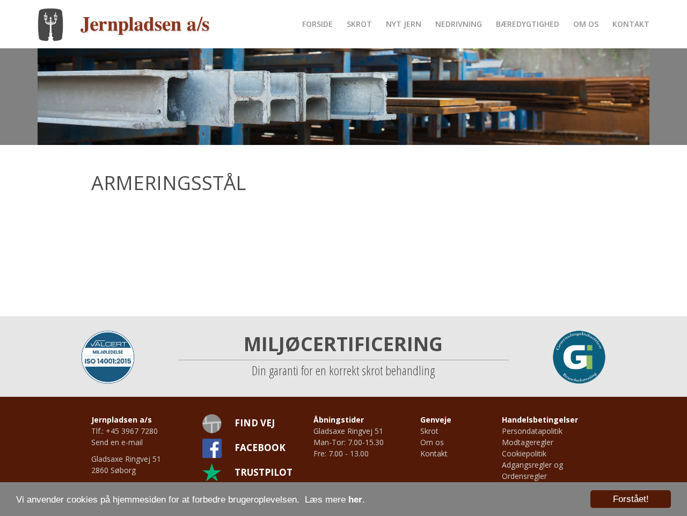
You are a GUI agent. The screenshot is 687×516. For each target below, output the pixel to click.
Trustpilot (264, 472)
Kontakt (630, 24)
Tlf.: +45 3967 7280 (124, 431)
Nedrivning (458, 24)
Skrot (359, 24)
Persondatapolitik (532, 431)
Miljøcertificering (343, 344)
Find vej (255, 423)
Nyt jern (403, 24)
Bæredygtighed (527, 24)
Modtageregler (527, 442)
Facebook (260, 447)
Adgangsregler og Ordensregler (532, 470)
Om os (585, 24)
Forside (317, 24)
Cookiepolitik (524, 453)
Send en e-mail (117, 442)
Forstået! (631, 499)
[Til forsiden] (124, 24)
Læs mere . (335, 500)
